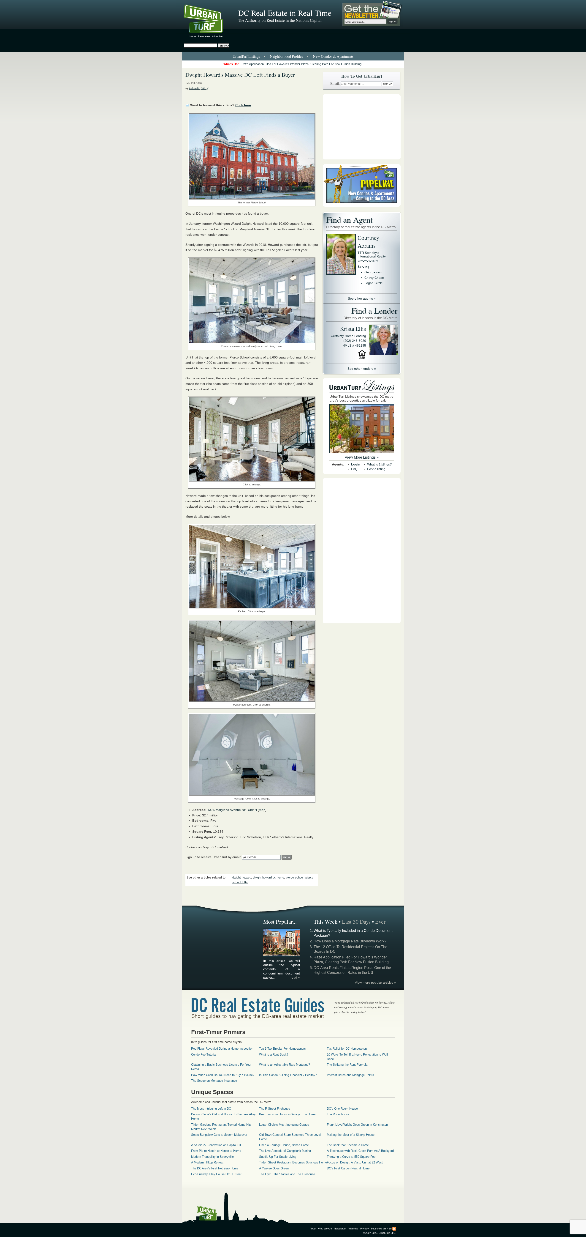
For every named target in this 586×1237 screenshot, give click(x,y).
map (262, 810)
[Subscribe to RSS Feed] (394, 1228)
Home (193, 36)
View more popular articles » (375, 982)
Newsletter (204, 36)
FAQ (354, 469)
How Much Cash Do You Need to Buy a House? (222, 1075)
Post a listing (376, 469)
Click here (243, 105)
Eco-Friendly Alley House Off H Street (216, 1174)
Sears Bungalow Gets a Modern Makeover (219, 1134)
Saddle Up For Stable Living (277, 1156)
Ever (380, 921)
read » (295, 977)
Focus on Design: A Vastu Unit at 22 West (355, 1162)
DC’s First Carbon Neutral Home (348, 1168)
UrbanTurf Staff (198, 88)
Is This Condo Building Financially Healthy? (288, 1075)
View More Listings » (362, 457)
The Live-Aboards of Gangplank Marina (285, 1150)
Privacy (364, 1228)
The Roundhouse (338, 1114)
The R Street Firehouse (274, 1108)
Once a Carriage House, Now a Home (284, 1145)
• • (293, 56)
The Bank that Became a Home (348, 1145)
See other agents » (362, 298)
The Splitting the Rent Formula (347, 1064)
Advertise (217, 36)
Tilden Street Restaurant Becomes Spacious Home (293, 1162)
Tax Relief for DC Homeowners (347, 1048)
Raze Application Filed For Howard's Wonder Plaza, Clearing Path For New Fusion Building (301, 64)
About (313, 1228)
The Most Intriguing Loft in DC (211, 1108)
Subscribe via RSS (381, 1228)
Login (355, 464)
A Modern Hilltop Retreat (207, 1162)
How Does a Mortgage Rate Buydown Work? (350, 941)
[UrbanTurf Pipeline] (362, 205)
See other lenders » (361, 368)
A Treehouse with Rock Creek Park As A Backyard (360, 1150)
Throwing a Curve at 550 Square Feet (351, 1156)
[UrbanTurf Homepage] (207, 19)
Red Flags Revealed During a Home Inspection (222, 1048)
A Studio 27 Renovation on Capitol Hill (216, 1145)
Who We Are (325, 1228)
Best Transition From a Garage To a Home (287, 1114)
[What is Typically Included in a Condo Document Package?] (281, 956)
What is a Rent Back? (273, 1054)
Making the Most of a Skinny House (350, 1134)
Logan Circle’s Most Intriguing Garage (284, 1124)
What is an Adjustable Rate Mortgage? (284, 1064)
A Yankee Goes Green (274, 1168)
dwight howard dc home (268, 877)
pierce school (295, 877)
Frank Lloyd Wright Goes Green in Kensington (357, 1124)
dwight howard (241, 877)
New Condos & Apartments (333, 56)
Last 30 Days (356, 921)
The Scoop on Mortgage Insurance (214, 1080)
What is (379, 464)
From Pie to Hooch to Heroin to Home (216, 1150)
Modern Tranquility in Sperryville (212, 1156)
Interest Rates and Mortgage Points (350, 1075)
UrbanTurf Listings (246, 56)
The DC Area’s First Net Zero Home (214, 1168)
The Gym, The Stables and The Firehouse (287, 1174)
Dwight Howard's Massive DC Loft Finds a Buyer (240, 74)
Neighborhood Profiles (286, 56)
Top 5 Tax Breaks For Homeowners (282, 1048)
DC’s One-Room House (342, 1108)
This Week (325, 921)
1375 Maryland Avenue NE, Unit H (232, 810)
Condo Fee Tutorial (203, 1054)
